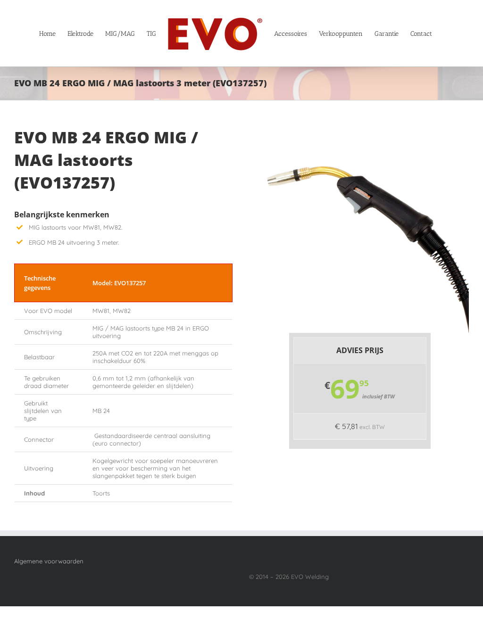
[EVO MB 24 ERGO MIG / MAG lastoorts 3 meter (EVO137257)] (365, 129)
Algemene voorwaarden (48, 561)
